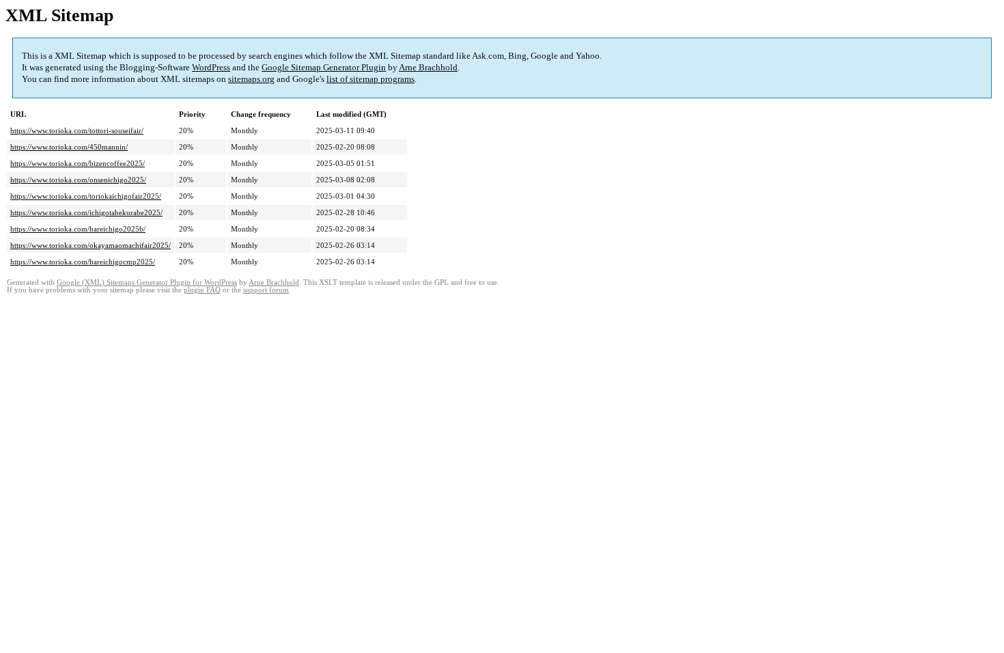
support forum (266, 290)
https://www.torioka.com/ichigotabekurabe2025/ (86, 212)
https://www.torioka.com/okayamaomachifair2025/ (90, 245)
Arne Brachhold (428, 67)
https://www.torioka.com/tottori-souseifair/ (76, 130)
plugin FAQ (202, 290)
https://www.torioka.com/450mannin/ (69, 147)
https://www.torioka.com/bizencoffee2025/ (77, 163)
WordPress (211, 67)
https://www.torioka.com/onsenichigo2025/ (78, 180)
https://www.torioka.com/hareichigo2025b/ (77, 229)
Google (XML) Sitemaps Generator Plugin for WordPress (147, 282)
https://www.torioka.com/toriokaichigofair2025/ (85, 196)
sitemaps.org (251, 79)
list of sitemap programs (370, 79)
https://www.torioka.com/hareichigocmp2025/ (82, 262)
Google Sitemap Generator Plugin (324, 67)
